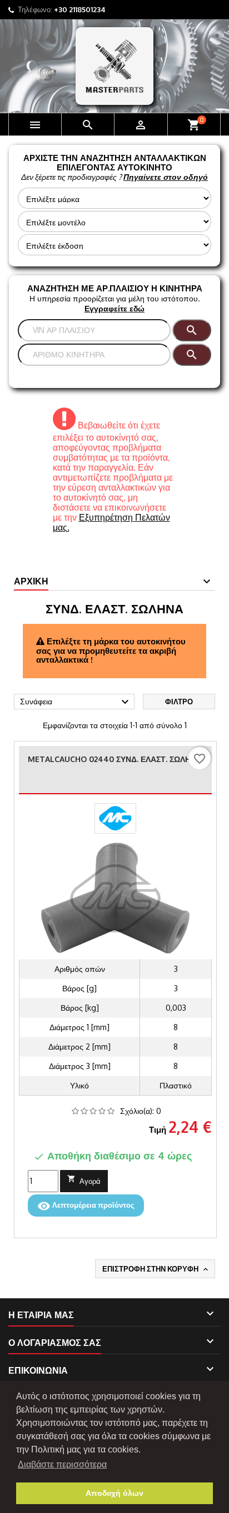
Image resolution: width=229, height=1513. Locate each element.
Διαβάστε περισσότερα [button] (62, 1464)
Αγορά (84, 1180)
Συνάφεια (76, 702)
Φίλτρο (179, 701)
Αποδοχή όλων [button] (114, 1493)
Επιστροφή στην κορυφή (156, 1269)
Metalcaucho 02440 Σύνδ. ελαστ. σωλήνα (115, 759)
